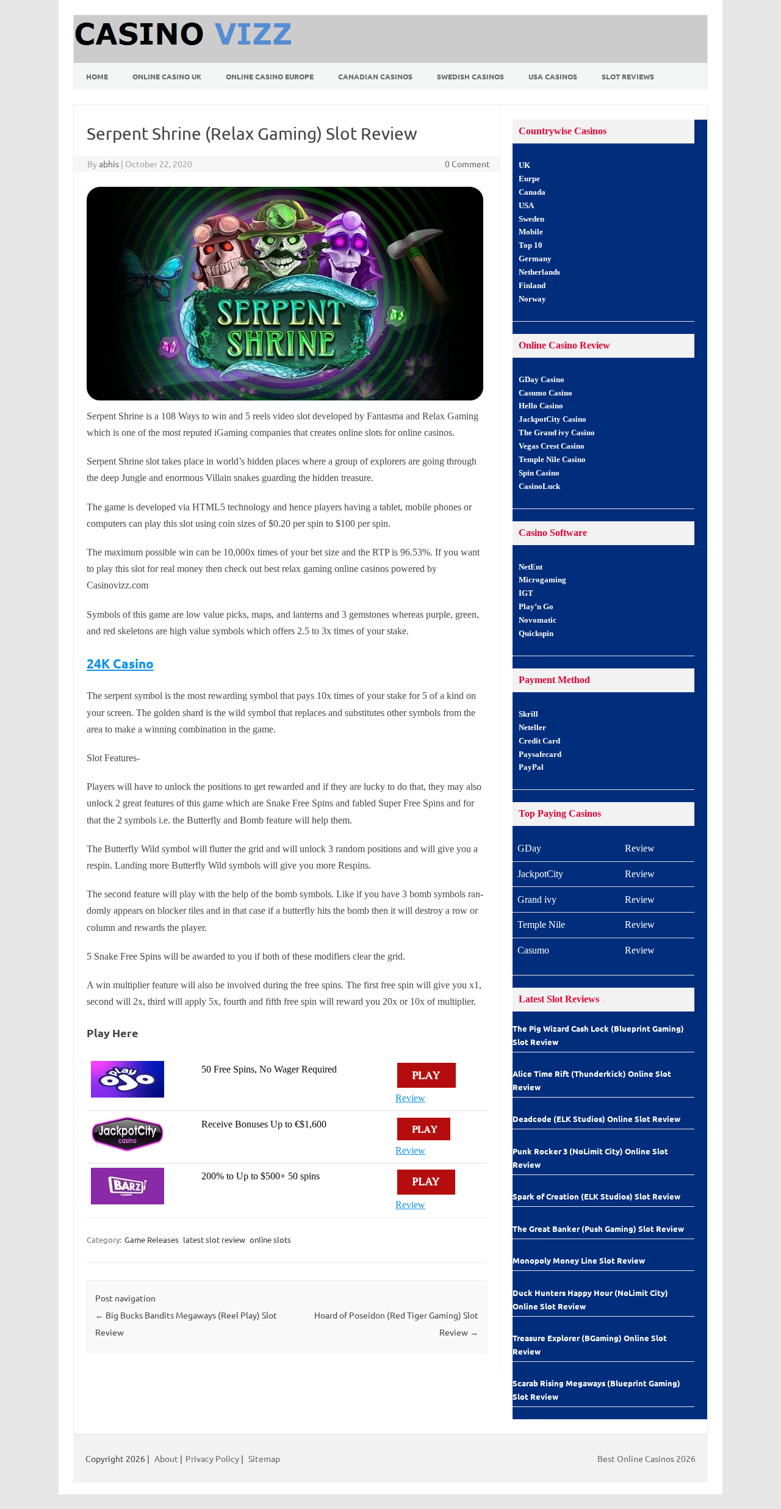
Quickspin (536, 633)
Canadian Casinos (375, 76)
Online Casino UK (166, 76)
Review (410, 1098)
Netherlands (539, 272)
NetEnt (530, 567)
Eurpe (529, 179)
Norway (532, 299)
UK (524, 165)
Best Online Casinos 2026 (646, 1458)
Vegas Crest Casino (552, 446)
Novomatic (537, 620)
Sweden (531, 219)
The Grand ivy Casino (557, 433)
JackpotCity (540, 874)
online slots (270, 1239)
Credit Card (539, 741)
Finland (532, 285)
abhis (109, 163)
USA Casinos (552, 76)
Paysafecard (540, 754)
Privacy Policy (212, 1458)
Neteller (532, 727)
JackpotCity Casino (552, 419)
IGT (526, 593)
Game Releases (151, 1239)
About (166, 1458)
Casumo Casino (545, 393)
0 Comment (467, 163)
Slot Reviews (628, 76)
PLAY (426, 1075)
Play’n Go (536, 607)
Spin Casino (539, 473)
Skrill (528, 714)
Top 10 (530, 245)
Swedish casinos (470, 76)
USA (526, 205)
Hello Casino (541, 406)
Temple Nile (541, 924)
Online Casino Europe (270, 76)
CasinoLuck (539, 486)
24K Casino (120, 663)
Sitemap (264, 1458)
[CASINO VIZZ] (185, 58)
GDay (529, 848)
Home (97, 76)
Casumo (533, 950)
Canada (532, 192)
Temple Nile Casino (552, 459)
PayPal (531, 767)
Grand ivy (536, 899)
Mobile (531, 232)
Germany (535, 259)
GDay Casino (541, 379)
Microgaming (542, 580)
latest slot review (214, 1239)
